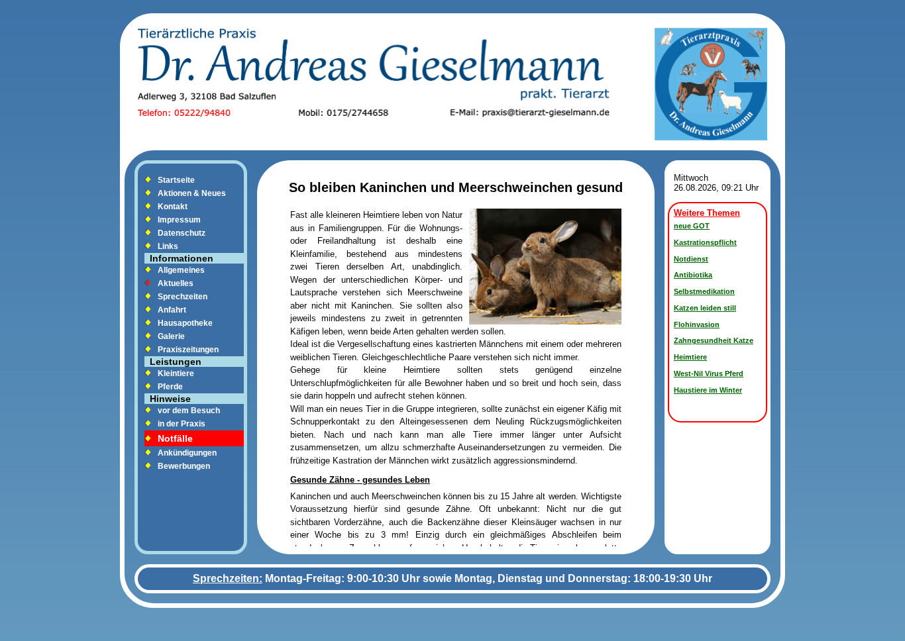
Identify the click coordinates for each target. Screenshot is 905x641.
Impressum (179, 220)
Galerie (171, 336)
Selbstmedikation (704, 291)
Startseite (176, 180)
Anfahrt (172, 310)
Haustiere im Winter (708, 390)
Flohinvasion (696, 324)
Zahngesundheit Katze (713, 340)
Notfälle (175, 438)
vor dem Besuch (189, 411)
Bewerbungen (184, 466)
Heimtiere (690, 357)
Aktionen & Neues (192, 193)
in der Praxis (181, 424)
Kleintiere (176, 373)
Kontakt (172, 207)
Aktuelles (175, 283)
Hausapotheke (185, 323)
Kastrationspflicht (705, 242)
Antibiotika (693, 275)
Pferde (170, 387)
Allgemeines (181, 270)
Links (168, 246)
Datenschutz (181, 233)
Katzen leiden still (705, 308)
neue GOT (692, 226)
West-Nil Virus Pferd (708, 373)
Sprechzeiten (182, 297)
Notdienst (691, 259)
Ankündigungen (187, 453)
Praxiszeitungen (188, 350)
